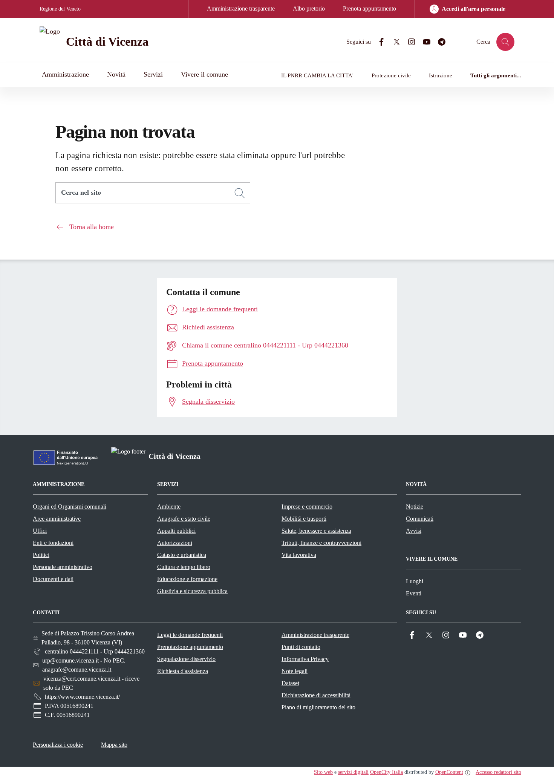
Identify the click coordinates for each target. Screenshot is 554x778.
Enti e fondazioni (53, 543)
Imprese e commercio (307, 506)
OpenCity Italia (386, 772)
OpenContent (449, 772)
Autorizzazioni (174, 543)
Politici (41, 555)
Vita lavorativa (299, 555)
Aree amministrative (57, 518)
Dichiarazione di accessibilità (316, 695)
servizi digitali (353, 772)
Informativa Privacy (305, 659)
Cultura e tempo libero (183, 567)
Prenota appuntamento (369, 8)
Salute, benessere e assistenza (316, 530)
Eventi (413, 593)
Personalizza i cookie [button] (58, 744)
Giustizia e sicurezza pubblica (192, 591)
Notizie (414, 506)
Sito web (323, 772)
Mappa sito (114, 744)
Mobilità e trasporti (304, 518)
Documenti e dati (53, 579)
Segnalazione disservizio (186, 659)
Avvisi (413, 530)
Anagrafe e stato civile (183, 518)
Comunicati (419, 518)
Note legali (295, 671)
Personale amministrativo (62, 567)
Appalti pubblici (176, 530)
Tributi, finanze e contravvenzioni (321, 543)
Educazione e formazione (187, 579)
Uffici (40, 530)
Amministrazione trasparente (241, 8)
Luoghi (414, 581)
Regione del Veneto (60, 9)
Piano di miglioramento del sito (318, 707)
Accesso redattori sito (498, 772)
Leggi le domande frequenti (190, 635)
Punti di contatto (301, 647)
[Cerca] (240, 193)
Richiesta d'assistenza (182, 671)
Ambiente (169, 506)
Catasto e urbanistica (181, 555)
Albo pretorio (309, 8)
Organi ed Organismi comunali (69, 506)
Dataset (290, 683)
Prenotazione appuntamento (190, 647)
